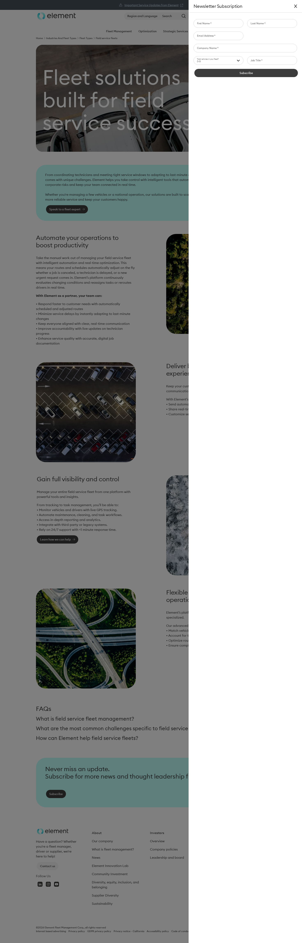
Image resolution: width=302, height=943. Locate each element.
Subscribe (246, 73)
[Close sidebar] (295, 6)
